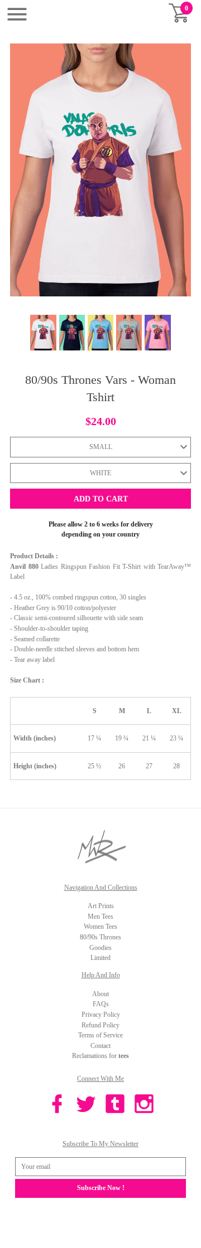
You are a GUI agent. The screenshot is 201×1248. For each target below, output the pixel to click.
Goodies (100, 948)
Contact (100, 1046)
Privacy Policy (101, 1014)
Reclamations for (100, 1056)
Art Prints (101, 906)
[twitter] (86, 1105)
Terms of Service (100, 1035)
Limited (100, 958)
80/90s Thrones (100, 937)
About (100, 994)
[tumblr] (115, 1105)
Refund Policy (100, 1025)
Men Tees (100, 916)
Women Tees (100, 926)
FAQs (101, 1004)
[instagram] (144, 1105)
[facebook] (57, 1105)
